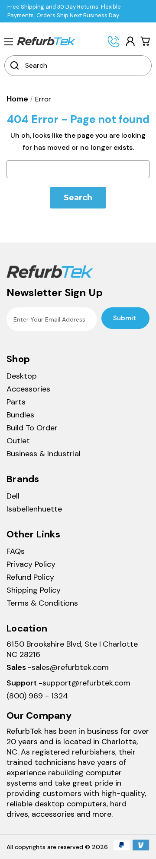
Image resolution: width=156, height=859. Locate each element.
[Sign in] (130, 41)
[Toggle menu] (8, 41)
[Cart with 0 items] (145, 41)
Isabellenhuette (34, 509)
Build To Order (32, 428)
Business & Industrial (43, 453)
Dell (13, 496)
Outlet (18, 441)
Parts (16, 402)
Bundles (20, 415)
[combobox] (84, 66)
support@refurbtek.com (86, 683)
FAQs (15, 551)
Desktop (21, 376)
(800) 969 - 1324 (37, 696)
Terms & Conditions (42, 603)
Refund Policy (30, 577)
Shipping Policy (33, 590)
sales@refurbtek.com (70, 667)
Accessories (28, 389)
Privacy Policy (30, 564)
